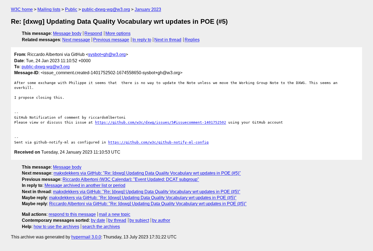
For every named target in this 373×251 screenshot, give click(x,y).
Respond (93, 33)
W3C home (22, 9)
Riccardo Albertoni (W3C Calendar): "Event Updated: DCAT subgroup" (131, 179)
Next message (76, 39)
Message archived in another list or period (85, 185)
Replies (192, 39)
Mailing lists (48, 9)
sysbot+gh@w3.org (107, 54)
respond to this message (72, 214)
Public (71, 9)
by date (98, 220)
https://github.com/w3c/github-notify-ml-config (158, 142)
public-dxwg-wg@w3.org (106, 9)
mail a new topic (114, 214)
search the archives (101, 226)
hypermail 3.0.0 (86, 237)
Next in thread (167, 39)
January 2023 (148, 9)
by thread (117, 220)
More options (118, 33)
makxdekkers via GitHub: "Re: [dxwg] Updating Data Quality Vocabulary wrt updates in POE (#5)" (147, 173)
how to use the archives (56, 226)
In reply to (141, 39)
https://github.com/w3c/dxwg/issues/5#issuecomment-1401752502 (160, 122)
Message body (67, 33)
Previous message (111, 39)
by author (161, 220)
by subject (139, 220)
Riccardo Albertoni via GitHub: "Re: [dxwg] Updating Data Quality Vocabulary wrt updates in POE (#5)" (148, 203)
